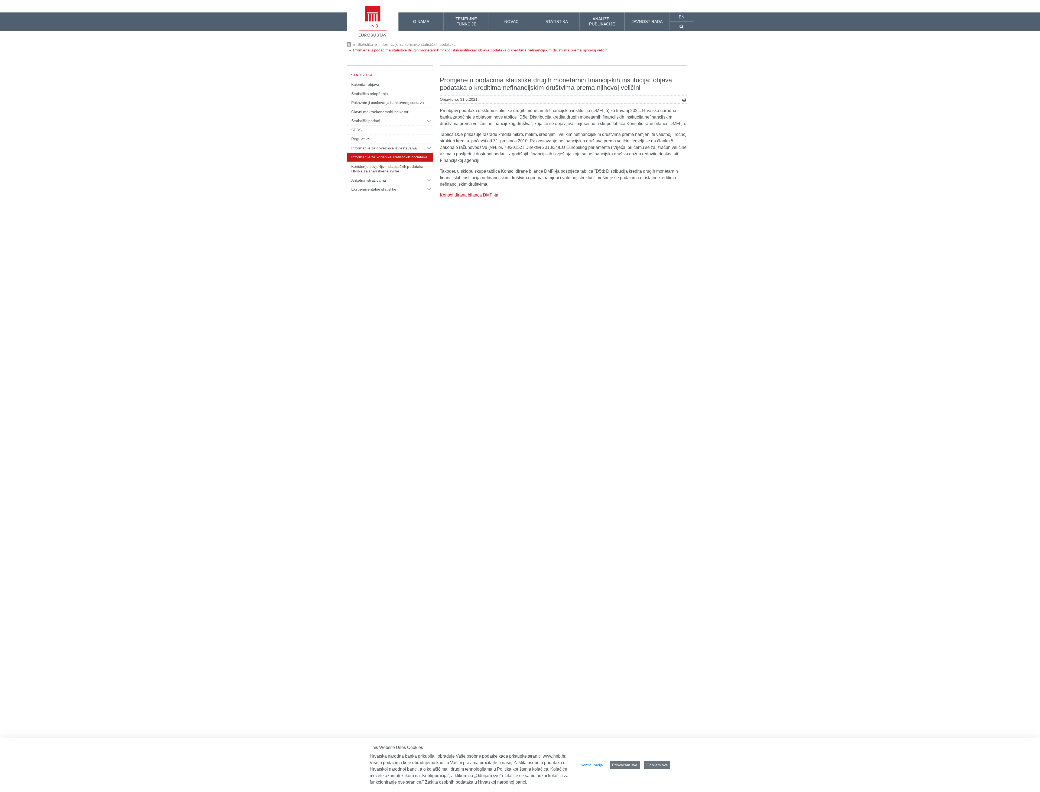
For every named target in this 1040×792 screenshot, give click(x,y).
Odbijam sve (657, 765)
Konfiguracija (592, 765)
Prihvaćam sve (624, 765)
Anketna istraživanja (368, 180)
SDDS (356, 130)
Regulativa (360, 139)
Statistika (365, 44)
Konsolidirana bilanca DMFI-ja (469, 195)
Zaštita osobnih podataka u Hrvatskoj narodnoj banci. (476, 782)
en (681, 17)
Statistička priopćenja (369, 93)
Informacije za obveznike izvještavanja (384, 148)
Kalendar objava (365, 84)
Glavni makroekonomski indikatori (380, 112)
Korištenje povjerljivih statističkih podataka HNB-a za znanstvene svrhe (387, 169)
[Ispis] (684, 99)
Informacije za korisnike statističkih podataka (417, 44)
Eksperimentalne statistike (373, 189)
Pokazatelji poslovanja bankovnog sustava (387, 102)
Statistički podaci (365, 121)
